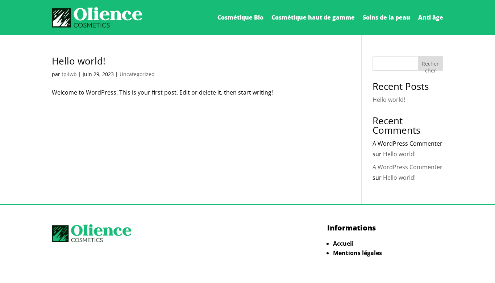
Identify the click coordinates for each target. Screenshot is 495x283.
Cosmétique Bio (240, 17)
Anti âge (430, 17)
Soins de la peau (386, 17)
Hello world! (78, 60)
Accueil (343, 243)
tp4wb (69, 74)
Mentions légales (357, 253)
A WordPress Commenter (407, 167)
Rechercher (430, 65)
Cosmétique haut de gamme (313, 17)
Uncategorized (137, 74)
